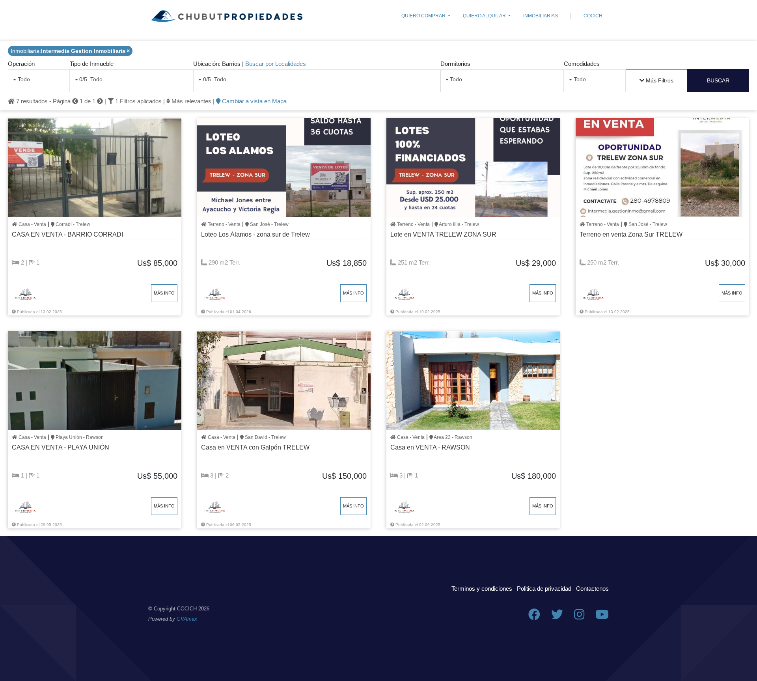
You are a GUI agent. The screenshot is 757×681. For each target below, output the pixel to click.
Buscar (718, 80)
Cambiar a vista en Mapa (253, 101)
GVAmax (187, 619)
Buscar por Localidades (275, 63)
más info (164, 293)
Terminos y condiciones (481, 588)
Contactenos (592, 588)
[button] (657, 80)
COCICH (593, 16)
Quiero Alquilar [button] (485, 16)
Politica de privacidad (544, 588)
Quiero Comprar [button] (424, 16)
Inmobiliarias (540, 16)
